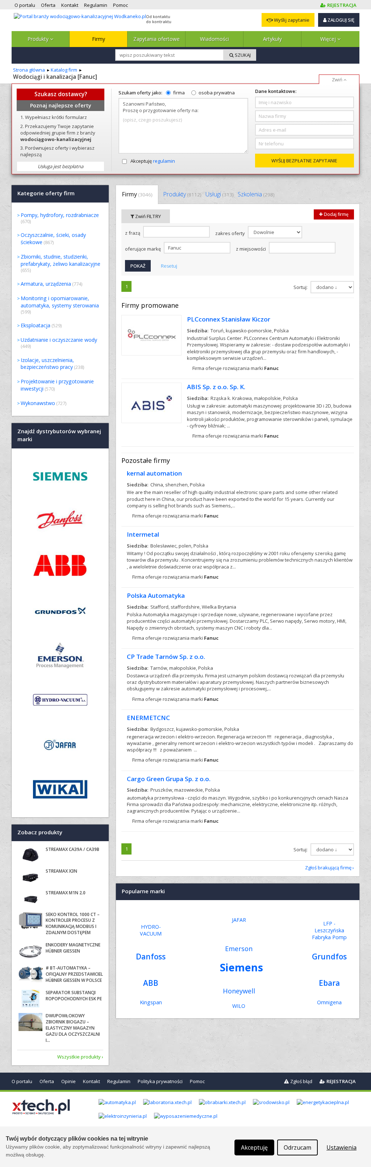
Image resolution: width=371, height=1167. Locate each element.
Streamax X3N (61, 871)
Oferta (46, 1081)
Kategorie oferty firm (46, 193)
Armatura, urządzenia (46, 283)
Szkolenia (256, 194)
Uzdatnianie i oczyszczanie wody (59, 339)
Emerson (239, 948)
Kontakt (91, 1081)
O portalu (22, 1081)
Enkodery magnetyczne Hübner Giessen (73, 948)
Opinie (68, 1081)
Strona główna (29, 70)
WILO (238, 1005)
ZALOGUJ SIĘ (340, 20)
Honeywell (239, 991)
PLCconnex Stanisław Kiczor (228, 319)
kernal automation (154, 473)
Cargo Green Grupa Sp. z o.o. (168, 779)
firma (179, 92)
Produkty (39, 38)
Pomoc (197, 1081)
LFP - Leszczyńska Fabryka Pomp (329, 930)
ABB (150, 983)
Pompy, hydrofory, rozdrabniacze (60, 215)
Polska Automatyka (156, 595)
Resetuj (169, 266)
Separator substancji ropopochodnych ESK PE (74, 995)
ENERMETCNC (148, 718)
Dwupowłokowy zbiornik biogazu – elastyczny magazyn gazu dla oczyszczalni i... (73, 1028)
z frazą (133, 233)
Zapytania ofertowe (156, 38)
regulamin (164, 161)
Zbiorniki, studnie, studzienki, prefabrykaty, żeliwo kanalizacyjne (60, 260)
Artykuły (272, 38)
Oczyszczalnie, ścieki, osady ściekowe (53, 238)
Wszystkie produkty (79, 1056)
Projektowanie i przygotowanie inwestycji (57, 385)
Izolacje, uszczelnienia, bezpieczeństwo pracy (47, 364)
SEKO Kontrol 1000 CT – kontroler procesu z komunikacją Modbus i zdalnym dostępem (73, 923)
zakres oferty (230, 233)
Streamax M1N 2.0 (66, 893)
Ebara (329, 983)
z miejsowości (251, 249)
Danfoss (151, 956)
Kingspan (151, 1002)
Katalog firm (64, 70)
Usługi (219, 194)
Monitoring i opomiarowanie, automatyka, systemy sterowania (60, 302)
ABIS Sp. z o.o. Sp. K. (216, 387)
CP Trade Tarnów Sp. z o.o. (166, 656)
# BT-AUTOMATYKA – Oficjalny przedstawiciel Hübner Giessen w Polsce (74, 974)
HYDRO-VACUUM (151, 930)
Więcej (328, 38)
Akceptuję (152, 161)
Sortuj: (301, 287)
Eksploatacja (35, 325)
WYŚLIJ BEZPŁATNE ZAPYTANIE (304, 160)
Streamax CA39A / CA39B (72, 849)
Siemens (241, 967)
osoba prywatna (217, 92)
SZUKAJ (242, 55)
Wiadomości (214, 38)
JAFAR (239, 919)
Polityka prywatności (160, 1081)
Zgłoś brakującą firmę (328, 867)
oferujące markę (143, 249)
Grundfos (329, 956)
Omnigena (329, 1002)
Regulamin (118, 1081)
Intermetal (143, 534)
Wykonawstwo (38, 403)
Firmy (98, 38)
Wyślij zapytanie (291, 20)
